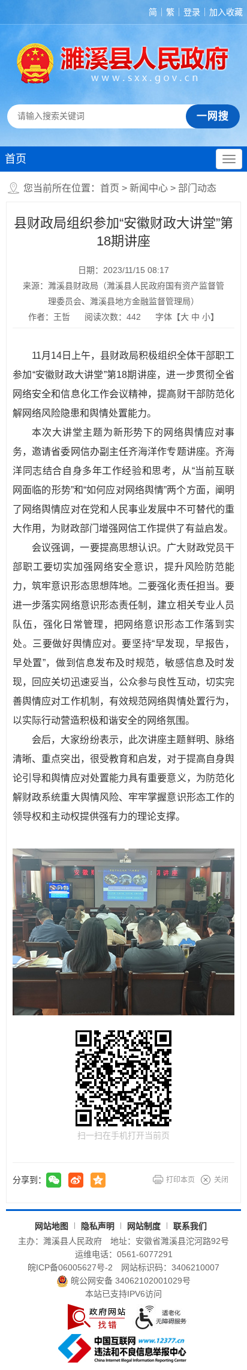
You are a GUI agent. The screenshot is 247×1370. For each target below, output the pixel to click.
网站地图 (51, 1226)
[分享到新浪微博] (75, 1180)
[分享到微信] (53, 1180)
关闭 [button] (221, 1180)
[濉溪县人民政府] (123, 63)
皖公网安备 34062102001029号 (131, 1280)
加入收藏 (226, 12)
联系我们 (190, 1226)
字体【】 (187, 317)
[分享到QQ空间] (98, 1180)
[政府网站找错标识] (96, 1316)
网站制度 (144, 1226)
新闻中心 (148, 188)
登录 (191, 12)
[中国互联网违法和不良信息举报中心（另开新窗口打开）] (123, 1348)
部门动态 (197, 188)
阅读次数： (113, 317)
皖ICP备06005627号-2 (70, 1267)
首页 (15, 159)
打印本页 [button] (180, 1180)
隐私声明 (98, 1226)
